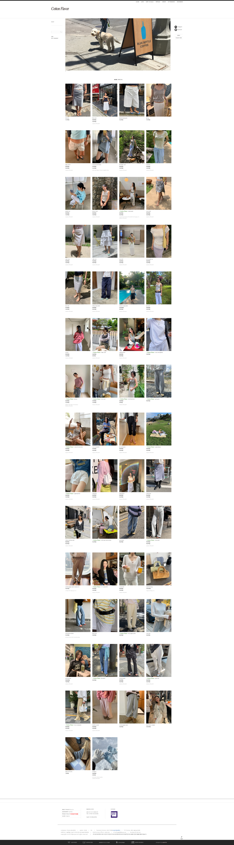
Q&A (52, 36)
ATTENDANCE (171, 1)
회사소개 (67, 809)
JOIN (142, 1)
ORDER (164, 1)
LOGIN (137, 1)
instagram (179, 26)
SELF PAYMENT (54, 38)
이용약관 (67, 811)
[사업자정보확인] (116, 830)
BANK (178, 35)
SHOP (52, 21)
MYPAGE (158, 1)
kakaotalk (179, 29)
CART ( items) (149, 1)
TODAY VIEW (179, 37)
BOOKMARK (180, 1)
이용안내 (66, 816)
